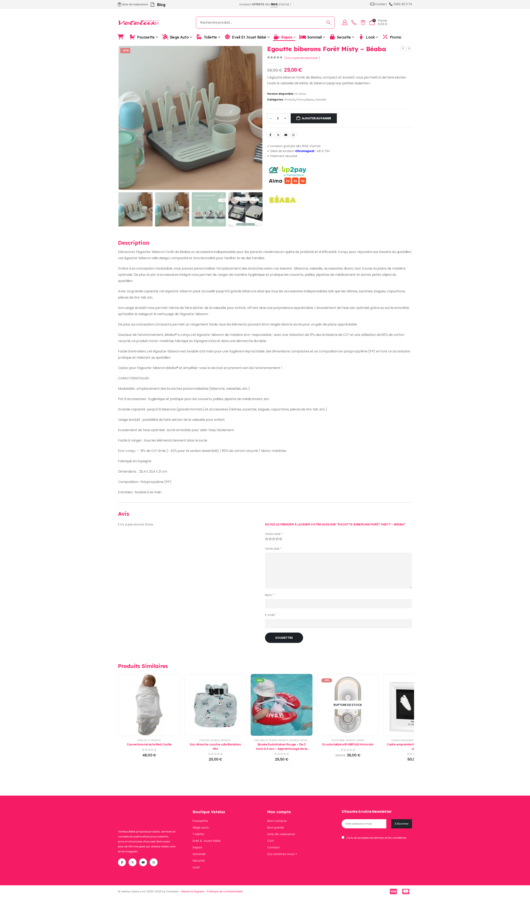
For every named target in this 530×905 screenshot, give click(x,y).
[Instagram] (154, 862)
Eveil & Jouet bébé (206, 841)
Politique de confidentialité (225, 891)
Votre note (274, 534)
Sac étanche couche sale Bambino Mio (215, 746)
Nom (269, 595)
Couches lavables (209, 740)
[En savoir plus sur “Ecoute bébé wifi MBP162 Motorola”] (348, 705)
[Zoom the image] (144, 812)
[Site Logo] (138, 22)
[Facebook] (122, 862)
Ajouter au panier (316, 118)
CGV (270, 841)
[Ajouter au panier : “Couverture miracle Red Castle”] (149, 705)
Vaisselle (320, 99)
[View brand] (282, 200)
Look (370, 37)
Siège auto (201, 827)
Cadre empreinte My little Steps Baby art (414, 746)
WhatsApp (293, 135)
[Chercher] (328, 22)
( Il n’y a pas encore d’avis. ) (302, 58)
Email (286, 135)
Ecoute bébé (337, 740)
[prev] (403, 48)
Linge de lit (143, 740)
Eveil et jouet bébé (249, 37)
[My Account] (345, 22)
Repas (286, 37)
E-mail (271, 615)
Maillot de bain (268, 740)
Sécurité (199, 861)
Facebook (270, 135)
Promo (395, 37)
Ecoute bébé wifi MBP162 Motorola (347, 744)
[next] (409, 48)
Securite (344, 37)
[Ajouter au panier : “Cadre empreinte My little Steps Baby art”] (414, 705)
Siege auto (179, 37)
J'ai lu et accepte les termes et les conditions (376, 838)
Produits (290, 99)
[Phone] (354, 22)
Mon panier (275, 827)
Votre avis (273, 549)
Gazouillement (278, 135)
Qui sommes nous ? (282, 854)
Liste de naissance (281, 834)
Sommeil (314, 37)
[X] (132, 862)
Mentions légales (192, 891)
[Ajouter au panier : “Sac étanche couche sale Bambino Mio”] (215, 705)
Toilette (210, 37)
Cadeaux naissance (402, 740)
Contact (273, 847)
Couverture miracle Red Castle (149, 744)
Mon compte (277, 821)
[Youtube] (143, 862)
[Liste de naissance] (363, 22)
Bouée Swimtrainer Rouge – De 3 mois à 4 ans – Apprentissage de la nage (281, 748)
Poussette (146, 37)
